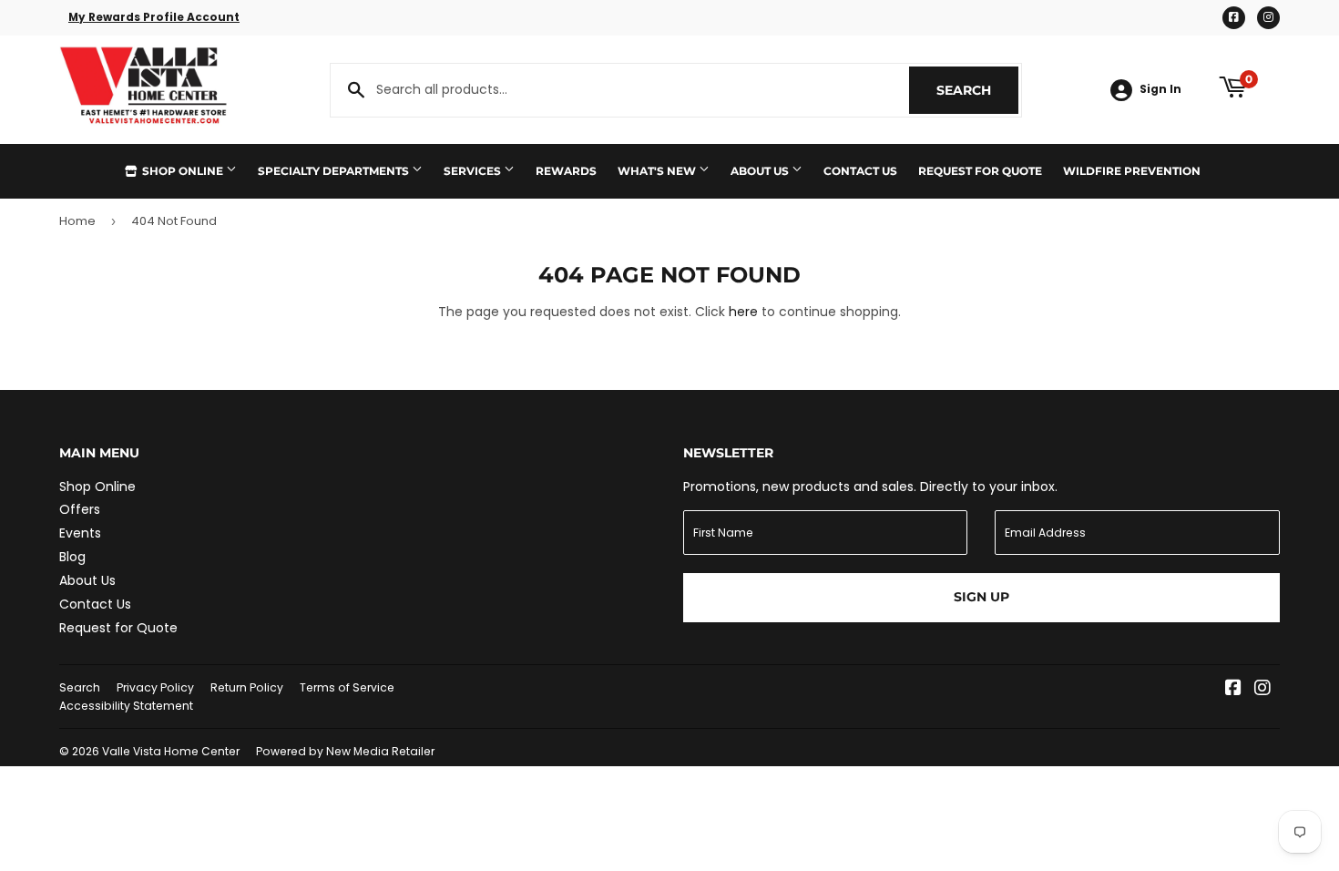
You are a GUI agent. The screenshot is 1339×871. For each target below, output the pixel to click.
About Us (761, 171)
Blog (72, 557)
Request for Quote (980, 171)
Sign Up (981, 597)
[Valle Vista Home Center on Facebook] (1233, 690)
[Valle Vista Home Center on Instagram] (1262, 690)
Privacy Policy (155, 687)
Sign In (1160, 89)
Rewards (566, 171)
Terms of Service (347, 687)
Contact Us (860, 171)
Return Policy (246, 687)
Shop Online (182, 171)
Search (977, 90)
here (743, 311)
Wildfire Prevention (1132, 171)
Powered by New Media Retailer (345, 751)
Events (80, 533)
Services (474, 171)
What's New (658, 171)
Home (77, 221)
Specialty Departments (335, 171)
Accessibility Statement (126, 705)
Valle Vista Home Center (171, 751)
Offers (79, 509)
